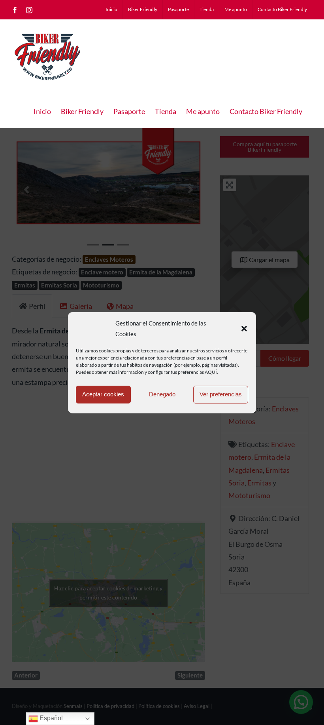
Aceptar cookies (103, 394)
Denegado (162, 394)
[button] (244, 329)
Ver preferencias (221, 394)
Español (50, 718)
